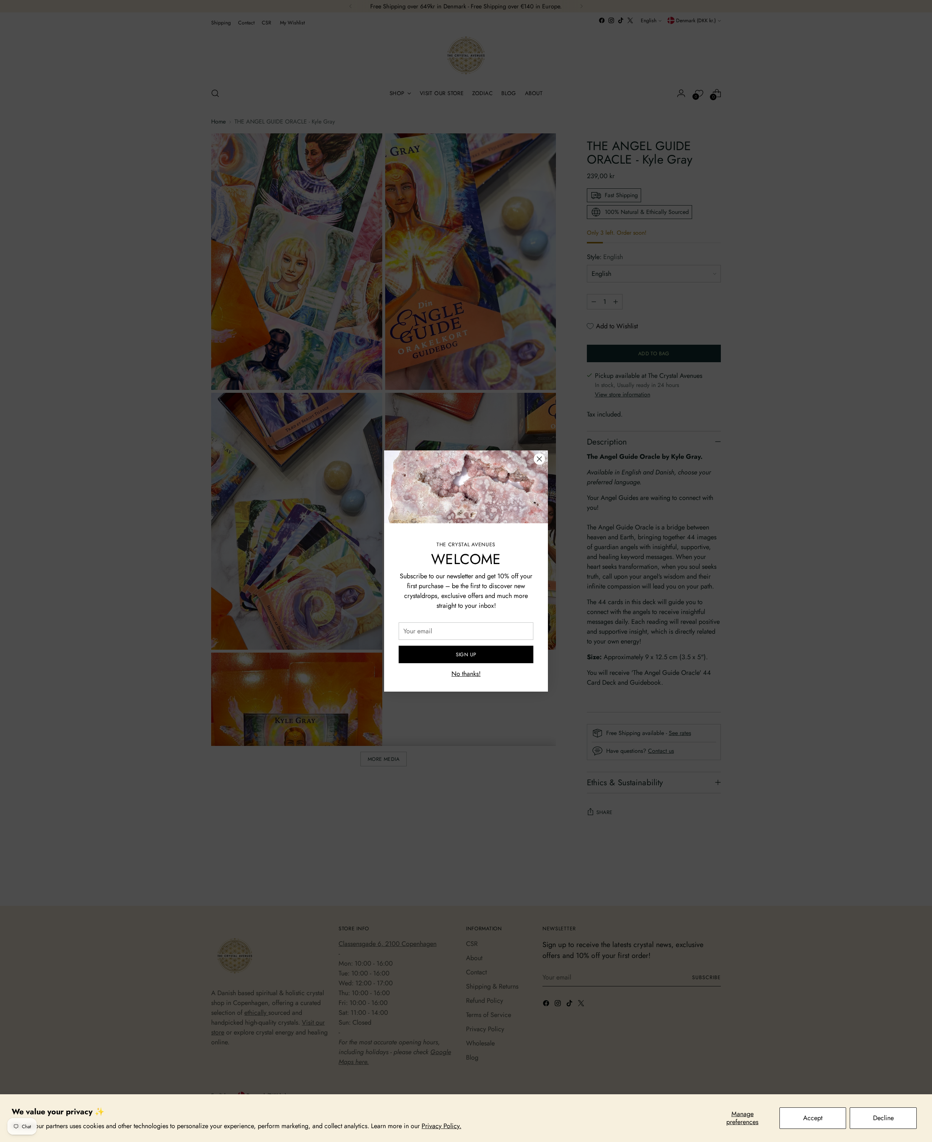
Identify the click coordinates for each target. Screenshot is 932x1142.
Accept (812, 1118)
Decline (883, 1118)
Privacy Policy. (441, 1126)
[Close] (539, 459)
